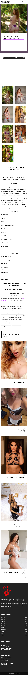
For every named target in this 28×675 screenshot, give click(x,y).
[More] (17, 44)
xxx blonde (4, 321)
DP (23, 310)
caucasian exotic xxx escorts (7, 310)
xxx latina (13, 324)
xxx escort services (13, 322)
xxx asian (20, 319)
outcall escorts (11, 317)
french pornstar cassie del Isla (14, 572)
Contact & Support (5, 649)
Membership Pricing (6, 646)
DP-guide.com (10, 313)
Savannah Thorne (19, 382)
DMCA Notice (4, 664)
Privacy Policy (4, 659)
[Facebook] (5, 44)
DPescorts (16, 313)
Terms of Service (5, 660)
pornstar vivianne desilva (16, 477)
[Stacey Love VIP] (14, 502)
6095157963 (9, 306)
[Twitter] (8, 44)
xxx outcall (19, 324)
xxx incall (20, 322)
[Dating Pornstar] (5, 2)
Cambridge (20, 308)
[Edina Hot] (14, 407)
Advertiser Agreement (6, 657)
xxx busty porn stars (5, 322)
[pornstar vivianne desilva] (14, 455)
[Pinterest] (11, 44)
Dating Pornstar (9, 41)
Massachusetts (8, 36)
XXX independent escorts (6, 324)
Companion (20, 310)
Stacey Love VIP (19, 525)
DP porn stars (4, 313)
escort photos (4, 315)
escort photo (21, 313)
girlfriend (16, 315)
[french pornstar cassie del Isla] (14, 549)
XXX (17, 319)
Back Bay (13, 306)
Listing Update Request (6, 648)
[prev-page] (23, 577)
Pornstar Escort (18, 317)
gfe (12, 315)
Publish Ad (3, 645)
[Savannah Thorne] (14, 360)
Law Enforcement (5, 666)
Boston (16, 36)
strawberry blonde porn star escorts (8, 319)
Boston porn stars (5, 308)
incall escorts (21, 315)
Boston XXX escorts (13, 308)
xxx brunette (17, 321)
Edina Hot (21, 430)
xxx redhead (4, 326)
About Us (3, 644)
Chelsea (14, 310)
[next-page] (25, 577)
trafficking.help (7, 605)
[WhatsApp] (14, 44)
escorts (9, 315)
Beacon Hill (19, 306)
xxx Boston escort (10, 321)
